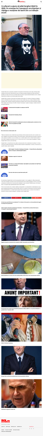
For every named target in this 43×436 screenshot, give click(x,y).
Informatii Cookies (16, 429)
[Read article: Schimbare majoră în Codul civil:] (21, 393)
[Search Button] (41, 1)
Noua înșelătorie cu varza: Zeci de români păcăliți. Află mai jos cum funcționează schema (20, 275)
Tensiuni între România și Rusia (15, 114)
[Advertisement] (21, 80)
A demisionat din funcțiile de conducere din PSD (19, 107)
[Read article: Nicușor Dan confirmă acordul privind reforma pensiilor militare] (21, 360)
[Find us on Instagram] (31, 428)
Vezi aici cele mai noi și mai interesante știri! (18, 172)
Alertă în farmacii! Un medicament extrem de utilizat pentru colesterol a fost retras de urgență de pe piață (25, 123)
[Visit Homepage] (21, 2)
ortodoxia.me (19, 426)
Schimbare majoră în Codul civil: (15, 156)
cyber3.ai (3, 426)
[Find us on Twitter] (33, 428)
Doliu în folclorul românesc (7, 343)
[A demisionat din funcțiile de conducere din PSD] (4, 111)
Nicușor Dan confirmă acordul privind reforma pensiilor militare (15, 376)
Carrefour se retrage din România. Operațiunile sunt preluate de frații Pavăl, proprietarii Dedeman (25, 164)
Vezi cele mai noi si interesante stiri (8, 130)
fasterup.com (13, 426)
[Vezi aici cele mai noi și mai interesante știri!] (4, 176)
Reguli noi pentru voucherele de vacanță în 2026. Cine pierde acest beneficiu (17, 242)
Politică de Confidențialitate (6, 431)
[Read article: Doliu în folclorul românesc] (21, 327)
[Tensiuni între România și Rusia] (4, 118)
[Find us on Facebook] (29, 428)
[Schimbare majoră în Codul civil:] (4, 160)
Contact (8, 424)
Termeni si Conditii (8, 429)
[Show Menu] (1, 1)
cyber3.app (8, 426)
